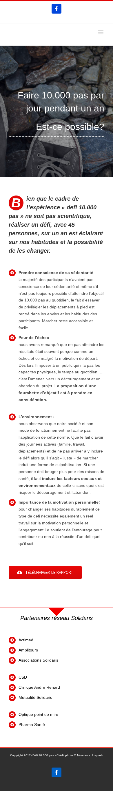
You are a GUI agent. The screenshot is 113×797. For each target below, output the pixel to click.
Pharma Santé (32, 724)
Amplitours (28, 650)
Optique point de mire (38, 714)
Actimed (26, 640)
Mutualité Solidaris (35, 697)
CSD (23, 677)
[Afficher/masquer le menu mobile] (101, 32)
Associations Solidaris (38, 660)
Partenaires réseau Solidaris (56, 618)
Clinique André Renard (40, 687)
